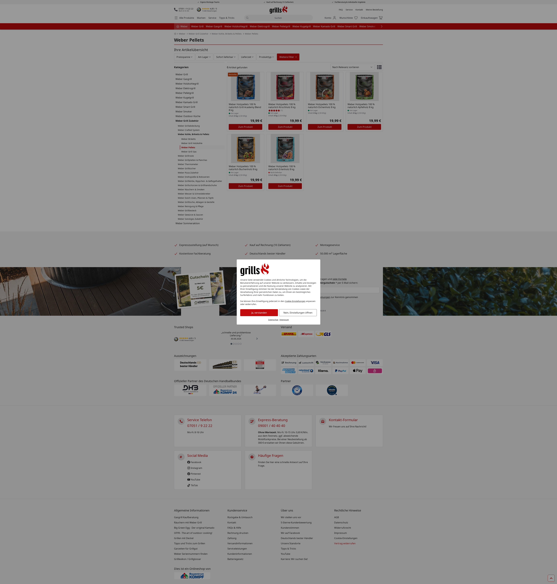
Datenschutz (273, 319)
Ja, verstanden (259, 312)
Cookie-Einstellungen (295, 301)
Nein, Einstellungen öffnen (297, 312)
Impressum (284, 319)
